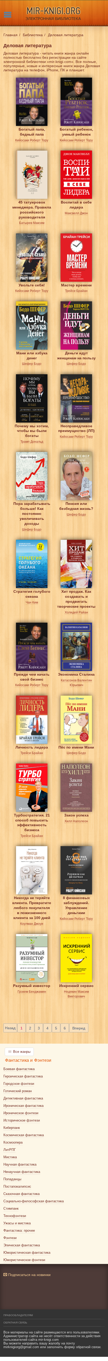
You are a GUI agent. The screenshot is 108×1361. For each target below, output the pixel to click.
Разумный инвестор (31, 986)
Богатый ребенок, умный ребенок (76, 131)
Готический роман (17, 1091)
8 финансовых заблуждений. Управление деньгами (76, 902)
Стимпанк (11, 1208)
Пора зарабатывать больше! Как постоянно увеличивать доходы (31, 507)
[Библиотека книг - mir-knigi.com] (54, 13)
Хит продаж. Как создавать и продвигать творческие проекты (76, 595)
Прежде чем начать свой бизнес (32, 676)
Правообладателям (18, 1315)
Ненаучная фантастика (21, 1172)
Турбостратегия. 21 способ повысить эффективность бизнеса (32, 819)
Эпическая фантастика (21, 1245)
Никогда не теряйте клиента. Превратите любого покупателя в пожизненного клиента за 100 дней (31, 902)
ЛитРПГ (9, 1150)
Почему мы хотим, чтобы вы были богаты (32, 430)
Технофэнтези (14, 1216)
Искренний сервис (76, 986)
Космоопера (13, 1142)
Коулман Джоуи (31, 924)
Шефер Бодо (31, 364)
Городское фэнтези (18, 1084)
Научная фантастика (19, 1164)
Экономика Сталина (76, 674)
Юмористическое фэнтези (24, 1260)
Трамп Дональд (31, 442)
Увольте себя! (32, 285)
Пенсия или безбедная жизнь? (76, 506)
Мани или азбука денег (31, 355)
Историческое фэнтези (21, 1120)
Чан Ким (32, 602)
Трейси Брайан (76, 291)
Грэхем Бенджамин (32, 992)
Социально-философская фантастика (33, 1201)
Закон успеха (76, 815)
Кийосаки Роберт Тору (31, 140)
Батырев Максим (31, 223)
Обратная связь (15, 1322)
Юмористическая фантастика (26, 1253)
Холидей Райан (76, 612)
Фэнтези (10, 1238)
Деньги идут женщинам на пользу (76, 355)
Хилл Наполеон (76, 821)
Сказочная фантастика (21, 1194)
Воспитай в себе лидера (76, 204)
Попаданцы (12, 1179)
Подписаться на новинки (29, 1275)
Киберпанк (11, 1128)
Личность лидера (31, 747)
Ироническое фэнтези (20, 1113)
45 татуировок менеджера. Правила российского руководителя (31, 206)
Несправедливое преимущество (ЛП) (76, 428)
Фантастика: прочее (19, 1230)
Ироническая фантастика (23, 1106)
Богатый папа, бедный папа (32, 131)
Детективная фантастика (23, 1098)
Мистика (10, 1157)
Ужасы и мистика (17, 1223)
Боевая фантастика (19, 1069)
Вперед (78, 1028)
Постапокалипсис (17, 1186)
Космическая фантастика (23, 1135)
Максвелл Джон (76, 213)
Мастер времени (76, 285)
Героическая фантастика (23, 1076)
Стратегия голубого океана (31, 594)
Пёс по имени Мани (76, 747)
